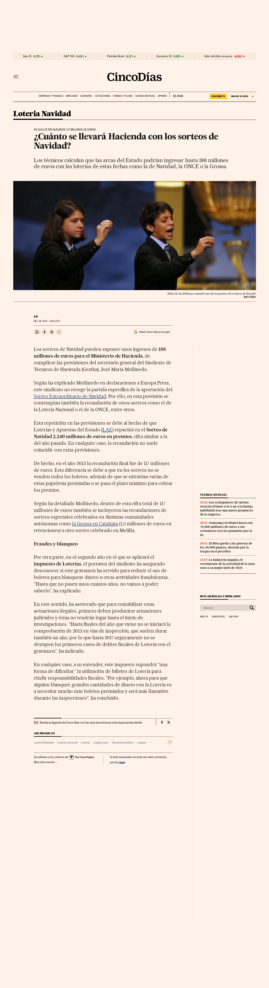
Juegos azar (100, 742)
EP (36, 316)
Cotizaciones (102, 96)
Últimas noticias (145, 96)
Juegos (141, 742)
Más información (44, 762)
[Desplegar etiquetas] (170, 742)
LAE (107, 430)
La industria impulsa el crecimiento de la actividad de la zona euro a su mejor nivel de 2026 (227, 564)
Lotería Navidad (44, 742)
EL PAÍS (176, 94)
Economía (86, 96)
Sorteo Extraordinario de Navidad (70, 396)
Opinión (162, 96)
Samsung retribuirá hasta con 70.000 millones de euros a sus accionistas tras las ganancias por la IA (226, 529)
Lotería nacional (67, 742)
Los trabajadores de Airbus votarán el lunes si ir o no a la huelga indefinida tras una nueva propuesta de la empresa (226, 508)
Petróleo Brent (115, 56)
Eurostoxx (218, 617)
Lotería (85, 742)
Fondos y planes (123, 96)
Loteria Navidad (42, 114)
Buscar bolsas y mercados (220, 596)
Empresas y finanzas (51, 96)
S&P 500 (69, 56)
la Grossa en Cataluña (95, 524)
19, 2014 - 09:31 (47, 321)
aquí (122, 762)
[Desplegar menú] (16, 76)
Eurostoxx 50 (164, 56)
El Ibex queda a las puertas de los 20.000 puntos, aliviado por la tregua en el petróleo (226, 547)
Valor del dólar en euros (218, 56)
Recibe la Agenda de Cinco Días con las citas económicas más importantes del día (91, 722)
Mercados (72, 96)
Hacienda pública (122, 742)
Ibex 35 (27, 56)
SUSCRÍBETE (218, 96)
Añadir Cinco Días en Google (154, 331)
